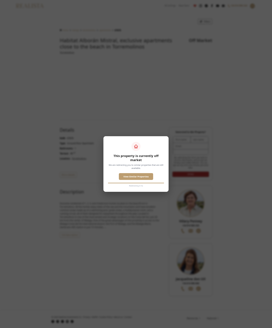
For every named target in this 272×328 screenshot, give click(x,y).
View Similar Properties (136, 176)
